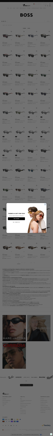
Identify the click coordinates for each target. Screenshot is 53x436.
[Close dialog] (45, 204)
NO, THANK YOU (16, 222)
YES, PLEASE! (16, 218)
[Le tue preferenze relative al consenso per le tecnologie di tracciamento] (51, 434)
